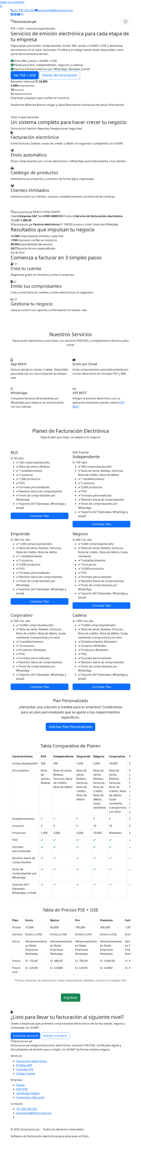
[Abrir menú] (125, 21)
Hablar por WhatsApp (24, 1124)
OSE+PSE (22, 1089)
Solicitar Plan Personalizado (70, 726)
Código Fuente (25, 1073)
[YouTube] (18, 14)
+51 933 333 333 (23, 10)
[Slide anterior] (10, 61)
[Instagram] (22, 14)
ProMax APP (24, 1065)
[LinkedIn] (15, 14)
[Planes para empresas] (70, 91)
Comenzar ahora (24, 1036)
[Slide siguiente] (130, 61)
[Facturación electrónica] (64, 91)
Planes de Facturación (59, 75)
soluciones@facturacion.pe (55, 10)
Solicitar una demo (55, 1036)
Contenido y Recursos (30, 1097)
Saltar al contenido (12, 2)
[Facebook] (12, 14)
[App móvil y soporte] (76, 91)
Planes (20, 1085)
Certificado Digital (28, 1093)
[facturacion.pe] (23, 21)
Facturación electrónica (31, 1061)
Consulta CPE (24, 1069)
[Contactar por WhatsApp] (1, 6)
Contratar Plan (39, 516)
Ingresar (70, 997)
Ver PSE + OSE (25, 75)
